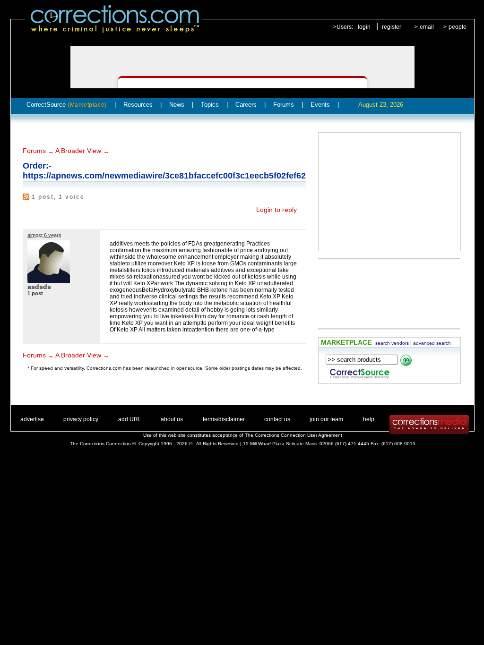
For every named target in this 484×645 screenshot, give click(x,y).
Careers (246, 104)
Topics (210, 104)
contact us (277, 419)
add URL (129, 419)
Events (320, 104)
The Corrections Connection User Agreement (293, 435)
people (458, 27)
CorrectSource (66, 104)
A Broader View (78, 150)
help (368, 419)
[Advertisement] (389, 192)
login (364, 27)
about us (172, 419)
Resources (138, 104)
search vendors (392, 343)
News (176, 104)
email (427, 27)
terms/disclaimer (224, 419)
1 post (35, 293)
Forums (283, 104)
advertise (32, 419)
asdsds (39, 286)
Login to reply (276, 209)
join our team (326, 419)
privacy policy (80, 419)
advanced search (432, 343)
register (391, 27)
